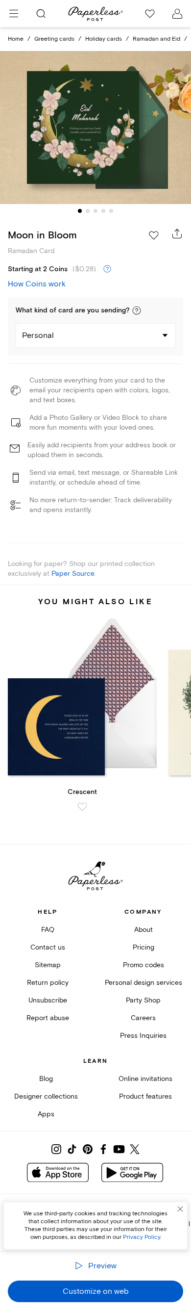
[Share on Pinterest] (88, 1149)
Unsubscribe (47, 1000)
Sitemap (48, 965)
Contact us (47, 947)
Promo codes (143, 965)
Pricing (143, 947)
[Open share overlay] (177, 233)
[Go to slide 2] (88, 211)
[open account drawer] (177, 14)
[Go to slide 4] (103, 211)
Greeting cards (54, 39)
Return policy (48, 982)
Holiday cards (103, 39)
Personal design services (143, 982)
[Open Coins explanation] (107, 269)
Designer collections (46, 1096)
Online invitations (145, 1079)
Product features (145, 1096)
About (143, 929)
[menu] (13, 14)
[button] (137, 310)
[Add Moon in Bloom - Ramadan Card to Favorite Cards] (154, 235)
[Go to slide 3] (95, 211)
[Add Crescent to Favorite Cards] (82, 807)
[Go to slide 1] (80, 211)
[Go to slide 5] (111, 211)
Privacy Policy (141, 1237)
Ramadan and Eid (156, 39)
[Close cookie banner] (180, 1209)
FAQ (47, 929)
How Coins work (37, 284)
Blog (46, 1079)
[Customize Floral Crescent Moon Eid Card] (95, 128)
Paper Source (73, 573)
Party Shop (143, 1000)
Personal (38, 335)
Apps (46, 1114)
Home (16, 39)
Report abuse (47, 1018)
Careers (143, 1018)
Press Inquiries (143, 1035)
